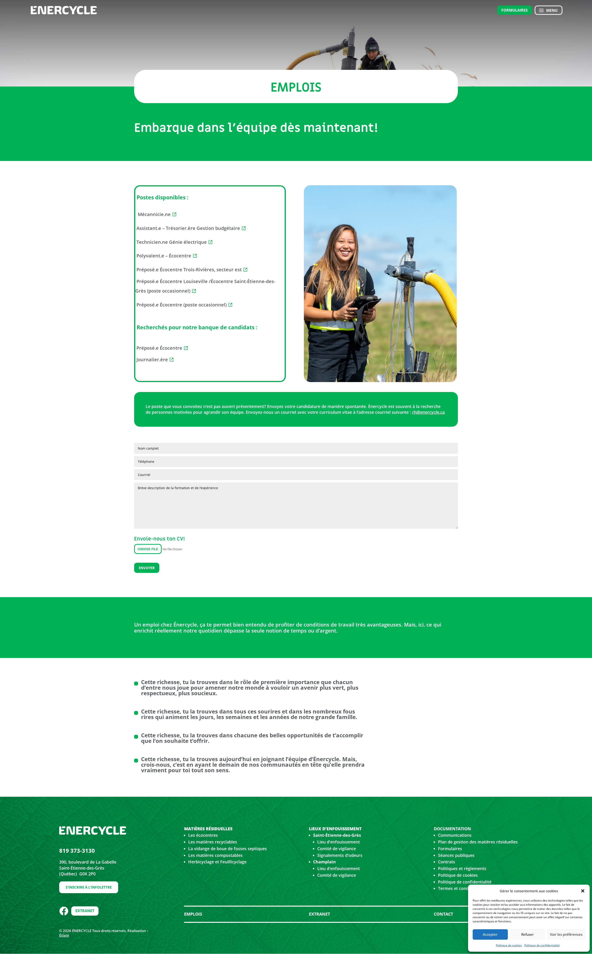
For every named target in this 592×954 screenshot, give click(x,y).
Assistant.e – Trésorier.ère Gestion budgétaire (187, 228)
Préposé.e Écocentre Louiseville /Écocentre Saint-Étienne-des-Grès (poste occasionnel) (205, 286)
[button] (582, 891)
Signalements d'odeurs (339, 855)
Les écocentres (203, 835)
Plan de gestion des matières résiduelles (478, 842)
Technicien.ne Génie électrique (171, 242)
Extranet (84, 910)
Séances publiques (456, 855)
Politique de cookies (509, 945)
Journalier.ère (151, 359)
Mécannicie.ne (154, 214)
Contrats (446, 861)
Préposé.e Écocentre (158, 348)
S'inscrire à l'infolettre (89, 887)
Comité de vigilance (336, 848)
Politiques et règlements (462, 868)
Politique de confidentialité (542, 945)
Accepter (490, 934)
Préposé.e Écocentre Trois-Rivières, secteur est (188, 269)
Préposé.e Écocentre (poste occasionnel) (181, 305)
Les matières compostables (215, 855)
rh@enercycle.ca (428, 412)
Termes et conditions (459, 888)
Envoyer (147, 567)
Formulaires (514, 10)
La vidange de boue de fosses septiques (227, 848)
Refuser (527, 934)
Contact (443, 914)
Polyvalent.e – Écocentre (163, 256)
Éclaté (64, 935)
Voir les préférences (566, 934)
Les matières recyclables (212, 842)
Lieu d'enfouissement (338, 842)
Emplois (193, 914)
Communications (455, 835)
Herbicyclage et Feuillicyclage (217, 861)
